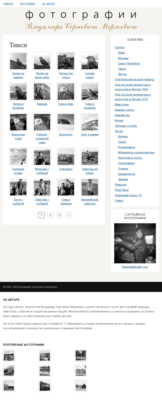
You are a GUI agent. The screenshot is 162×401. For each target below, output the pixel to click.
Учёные (123, 168)
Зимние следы (124, 110)
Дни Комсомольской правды (134, 79)
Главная (8, 4)
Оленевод (66, 169)
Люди (119, 131)
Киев (121, 52)
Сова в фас (65, 104)
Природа (120, 184)
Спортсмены (126, 163)
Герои (122, 142)
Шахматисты (126, 174)
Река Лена (122, 190)
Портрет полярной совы (42, 138)
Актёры (123, 136)
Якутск (122, 74)
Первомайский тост (135, 267)
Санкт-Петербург (129, 63)
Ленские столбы (126, 126)
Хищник (42, 104)
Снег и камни (89, 134)
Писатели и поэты (130, 158)
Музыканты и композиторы (136, 152)
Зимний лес (122, 115)
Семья (119, 200)
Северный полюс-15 (128, 195)
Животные (122, 104)
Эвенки (123, 179)
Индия (119, 120)
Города (119, 47)
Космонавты (126, 147)
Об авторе (48, 4)
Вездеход (66, 134)
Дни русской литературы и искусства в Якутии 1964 (133, 87)
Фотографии (27, 4)
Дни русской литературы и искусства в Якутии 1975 (133, 97)
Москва (123, 58)
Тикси (122, 69)
